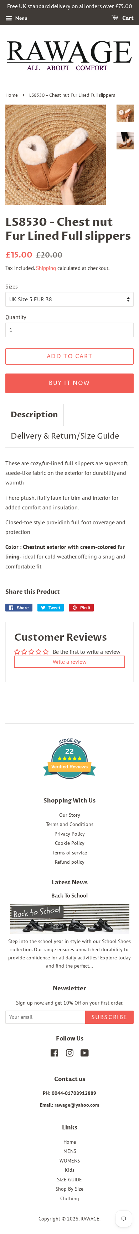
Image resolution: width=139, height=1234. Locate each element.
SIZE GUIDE (69, 1179)
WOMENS (70, 1161)
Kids (69, 1170)
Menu (20, 18)
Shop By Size (69, 1189)
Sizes (11, 286)
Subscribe (109, 1017)
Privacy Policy (70, 834)
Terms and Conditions (69, 824)
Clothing (69, 1198)
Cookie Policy (69, 843)
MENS (69, 1151)
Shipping (46, 268)
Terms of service (69, 852)
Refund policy (69, 862)
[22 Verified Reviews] (69, 791)
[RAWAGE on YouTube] (85, 1054)
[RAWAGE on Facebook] (54, 1054)
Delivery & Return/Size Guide (65, 436)
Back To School (69, 896)
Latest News (70, 882)
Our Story (69, 815)
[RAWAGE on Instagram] (69, 1054)
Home (11, 95)
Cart (127, 18)
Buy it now (69, 383)
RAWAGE (90, 1219)
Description (34, 414)
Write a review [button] (70, 661)
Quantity (15, 317)
